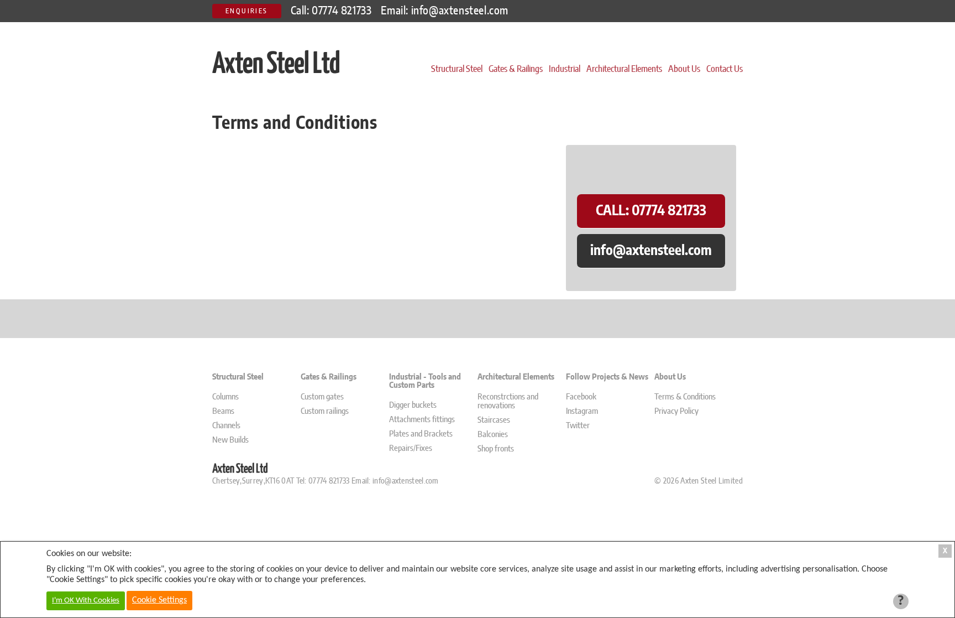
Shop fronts (496, 449)
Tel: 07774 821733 (321, 481)
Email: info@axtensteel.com (444, 11)
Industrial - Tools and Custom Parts (425, 381)
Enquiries (246, 11)
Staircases (494, 420)
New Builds (230, 440)
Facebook (581, 397)
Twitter (578, 426)
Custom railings (325, 411)
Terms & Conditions (685, 397)
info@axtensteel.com (651, 251)
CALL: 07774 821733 (651, 211)
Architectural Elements (624, 69)
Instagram (582, 411)
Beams (223, 411)
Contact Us (724, 69)
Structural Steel (456, 69)
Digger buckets (413, 405)
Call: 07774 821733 (331, 11)
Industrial (564, 69)
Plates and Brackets (421, 434)
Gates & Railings (516, 69)
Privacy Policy (676, 411)
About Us (684, 69)
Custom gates (322, 397)
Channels (226, 426)
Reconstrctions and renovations (508, 401)
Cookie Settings (159, 600)
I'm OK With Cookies (85, 600)
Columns (225, 397)
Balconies (493, 434)
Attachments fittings (422, 420)
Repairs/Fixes (410, 448)
